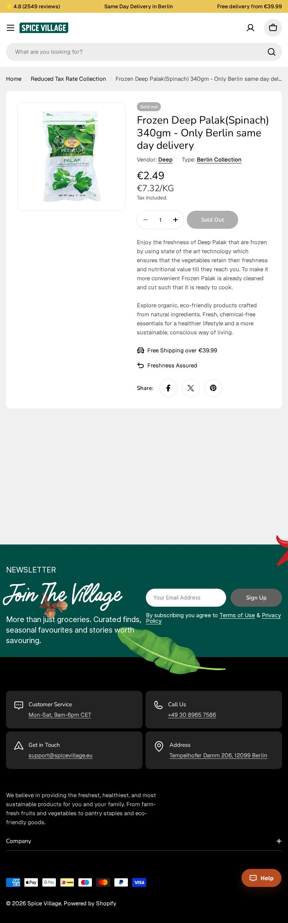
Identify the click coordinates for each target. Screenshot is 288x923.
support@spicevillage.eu (60, 755)
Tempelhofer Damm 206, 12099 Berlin (218, 755)
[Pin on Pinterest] (213, 388)
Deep (165, 159)
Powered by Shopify (90, 903)
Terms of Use (237, 615)
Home (13, 78)
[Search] (271, 51)
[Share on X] (191, 388)
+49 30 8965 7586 (192, 714)
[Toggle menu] (10, 27)
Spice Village (44, 903)
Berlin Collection (219, 159)
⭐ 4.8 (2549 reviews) (33, 6)
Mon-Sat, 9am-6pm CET (59, 714)
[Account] (250, 27)
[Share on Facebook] (168, 388)
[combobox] (144, 52)
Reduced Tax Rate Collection (68, 78)
